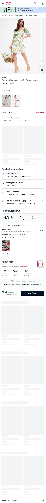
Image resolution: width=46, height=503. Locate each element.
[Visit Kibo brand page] (40, 264)
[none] (23, 10)
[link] (6, 101)
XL (24, 117)
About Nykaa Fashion (10, 501)
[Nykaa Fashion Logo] (18, 3)
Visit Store (40, 77)
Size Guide (40, 112)
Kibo (4, 77)
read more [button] (23, 266)
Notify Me (32, 293)
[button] (3, 3)
